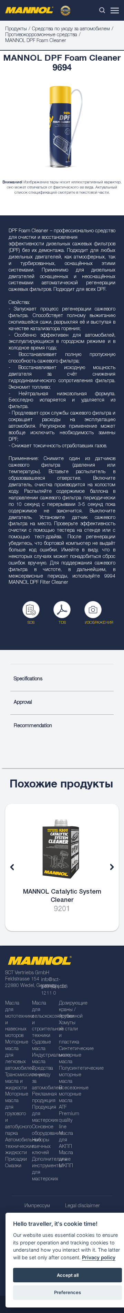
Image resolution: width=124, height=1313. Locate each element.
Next (107, 867)
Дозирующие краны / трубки (70, 1010)
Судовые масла (41, 1045)
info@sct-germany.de (53, 983)
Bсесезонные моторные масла (70, 1095)
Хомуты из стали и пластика (69, 1033)
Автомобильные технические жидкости (16, 1147)
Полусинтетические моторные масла (70, 1075)
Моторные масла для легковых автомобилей (16, 1055)
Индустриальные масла (43, 1059)
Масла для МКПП (66, 1160)
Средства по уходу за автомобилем (71, 29)
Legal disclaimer (82, 1206)
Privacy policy (98, 1257)
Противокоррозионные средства (41, 35)
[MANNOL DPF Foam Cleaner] (62, 128)
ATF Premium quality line (69, 1117)
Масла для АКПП (66, 1140)
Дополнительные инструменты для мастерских (43, 1169)
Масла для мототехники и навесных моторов (16, 1019)
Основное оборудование (43, 1130)
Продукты (16, 29)
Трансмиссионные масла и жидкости (16, 1082)
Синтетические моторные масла (70, 1056)
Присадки (16, 1159)
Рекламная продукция (43, 1097)
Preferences (67, 1292)
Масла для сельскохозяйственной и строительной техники (43, 1019)
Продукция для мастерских (43, 1114)
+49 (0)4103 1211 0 (54, 990)
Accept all (68, 1275)
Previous (17, 867)
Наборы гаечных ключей (41, 1147)
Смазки (13, 1166)
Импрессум (37, 1206)
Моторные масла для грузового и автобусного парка (16, 1114)
